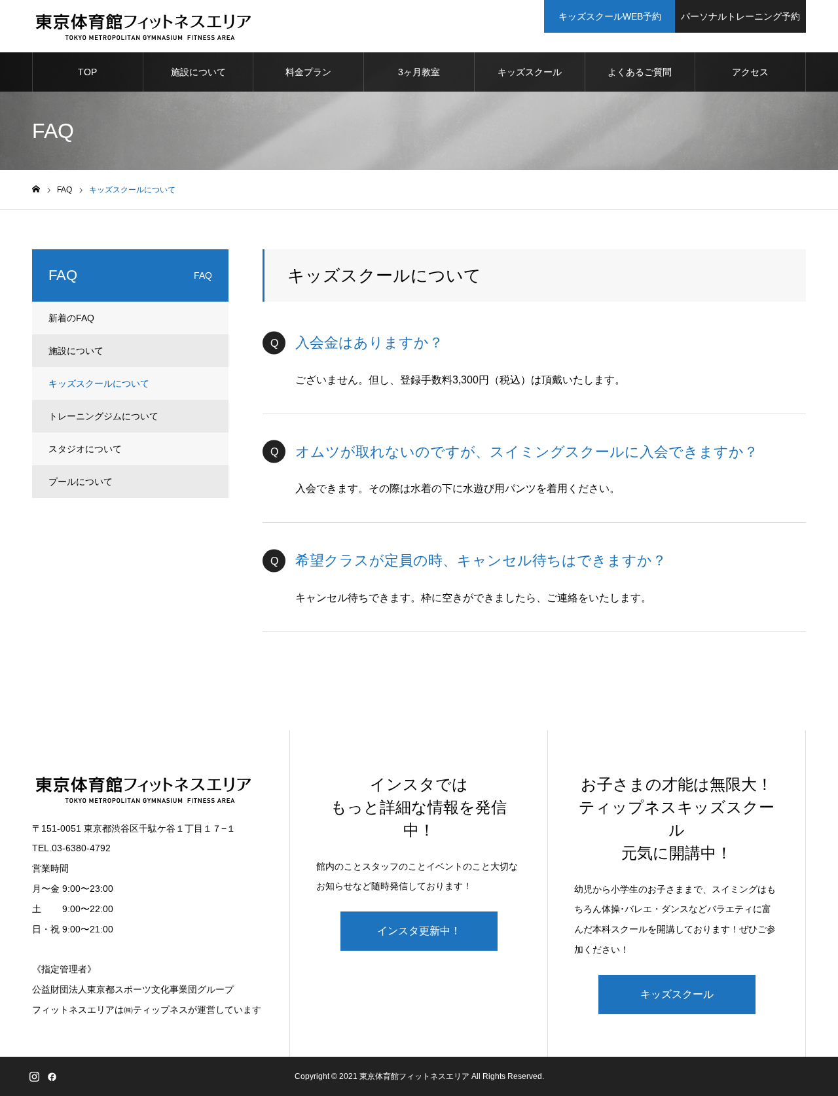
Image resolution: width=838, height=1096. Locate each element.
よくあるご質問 (640, 72)
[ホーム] (36, 189)
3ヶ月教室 (419, 72)
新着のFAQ (71, 318)
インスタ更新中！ (419, 930)
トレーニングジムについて (103, 416)
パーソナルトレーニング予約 (740, 16)
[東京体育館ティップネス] (143, 26)
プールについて (80, 481)
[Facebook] (51, 1076)
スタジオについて (85, 449)
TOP (87, 72)
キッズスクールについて (98, 383)
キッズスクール (530, 72)
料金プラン (308, 72)
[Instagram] (34, 1076)
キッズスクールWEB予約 (609, 16)
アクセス (750, 72)
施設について (198, 72)
